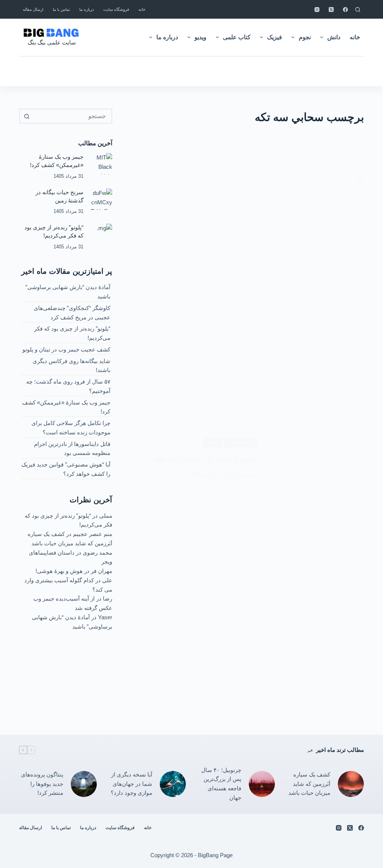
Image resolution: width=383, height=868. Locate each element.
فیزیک (274, 37)
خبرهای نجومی (240, 442)
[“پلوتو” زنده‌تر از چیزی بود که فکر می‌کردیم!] (101, 234)
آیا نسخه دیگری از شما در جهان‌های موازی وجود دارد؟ (131, 783)
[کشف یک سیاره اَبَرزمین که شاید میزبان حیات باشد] (351, 784)
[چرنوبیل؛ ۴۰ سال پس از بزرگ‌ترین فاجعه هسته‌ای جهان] (262, 784)
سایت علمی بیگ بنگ (52, 42)
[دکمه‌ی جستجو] (26, 116)
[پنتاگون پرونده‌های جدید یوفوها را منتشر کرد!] (84, 784)
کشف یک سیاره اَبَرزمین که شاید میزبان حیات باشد (309, 783)
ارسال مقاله (33, 9)
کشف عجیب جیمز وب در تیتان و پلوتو (66, 349)
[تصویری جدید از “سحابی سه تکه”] (316, 458)
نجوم (305, 37)
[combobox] (72, 116)
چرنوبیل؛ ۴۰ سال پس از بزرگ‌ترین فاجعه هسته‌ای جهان (221, 784)
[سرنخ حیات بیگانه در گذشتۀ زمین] (101, 199)
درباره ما (86, 9)
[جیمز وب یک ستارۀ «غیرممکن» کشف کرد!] (101, 163)
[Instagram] (317, 9)
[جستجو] (357, 9)
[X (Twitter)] (331, 9)
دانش (333, 37)
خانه (141, 9)
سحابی (213, 442)
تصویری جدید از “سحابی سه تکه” (203, 459)
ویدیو (200, 37)
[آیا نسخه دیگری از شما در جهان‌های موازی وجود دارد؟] (173, 784)
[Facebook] (345, 9)
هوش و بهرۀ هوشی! (59, 571)
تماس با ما (61, 9)
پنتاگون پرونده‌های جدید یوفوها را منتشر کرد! (42, 783)
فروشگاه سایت (116, 9)
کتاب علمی (237, 37)
